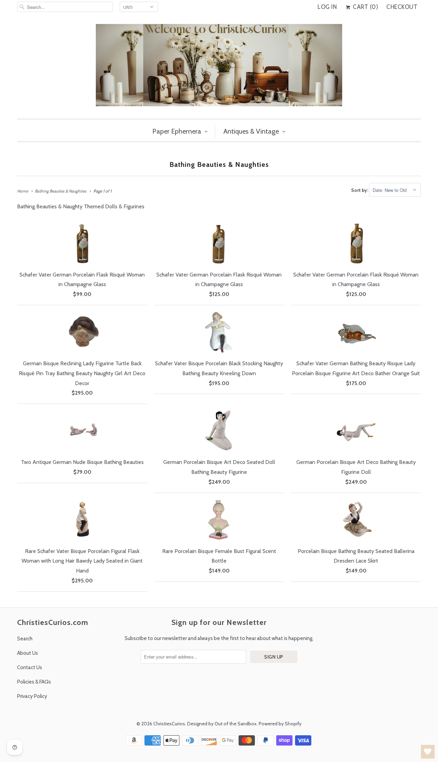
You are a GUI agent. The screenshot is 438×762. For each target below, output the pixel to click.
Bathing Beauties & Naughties (219, 164)
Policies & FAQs (34, 682)
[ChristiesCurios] (219, 68)
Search (25, 639)
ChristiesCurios (169, 724)
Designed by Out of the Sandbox (222, 724)
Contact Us (29, 667)
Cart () (364, 6)
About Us (27, 653)
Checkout (401, 6)
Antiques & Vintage (251, 131)
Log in (327, 6)
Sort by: (360, 190)
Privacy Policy (32, 696)
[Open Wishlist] (428, 752)
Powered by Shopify (280, 724)
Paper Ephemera (176, 131)
